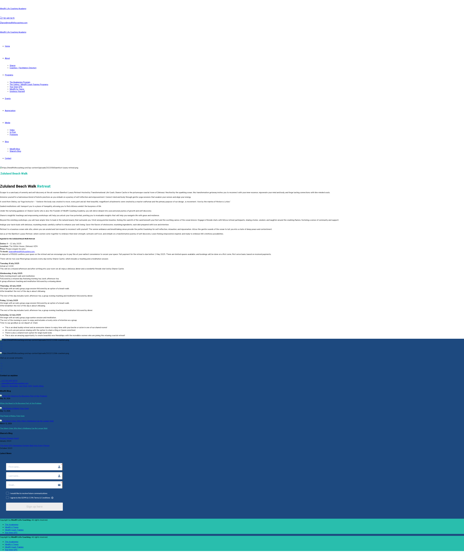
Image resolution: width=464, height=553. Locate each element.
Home (7, 46)
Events (8, 98)
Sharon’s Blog (15, 151)
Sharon (12, 65)
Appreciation (10, 110)
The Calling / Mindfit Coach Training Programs (29, 84)
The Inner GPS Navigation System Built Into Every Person (24, 445)
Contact (8, 158)
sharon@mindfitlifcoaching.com (22, 251)
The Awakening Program (20, 82)
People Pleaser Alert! (9, 438)
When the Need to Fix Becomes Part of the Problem (20, 403)
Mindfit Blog (15, 149)
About (7, 58)
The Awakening (11, 524)
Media (7, 123)
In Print (13, 132)
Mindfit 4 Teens (11, 527)
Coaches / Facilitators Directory (23, 68)
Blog (7, 142)
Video (12, 130)
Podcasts (14, 134)
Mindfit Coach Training (14, 530)
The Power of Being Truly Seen (12, 416)
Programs (9, 75)
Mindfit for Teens (17, 89)
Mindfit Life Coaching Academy (13, 8)
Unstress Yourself (17, 91)
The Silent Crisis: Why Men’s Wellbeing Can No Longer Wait (23, 428)
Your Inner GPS (16, 87)
